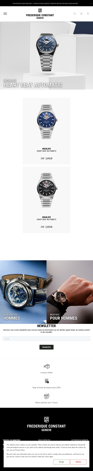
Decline (78, 462)
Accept (61, 462)
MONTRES (54, 314)
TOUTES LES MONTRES (11, 440)
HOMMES (12, 318)
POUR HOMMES (63, 318)
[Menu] (5, 14)
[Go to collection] (23, 292)
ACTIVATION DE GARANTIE (79, 440)
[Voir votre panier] (88, 13)
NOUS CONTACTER (44, 440)
